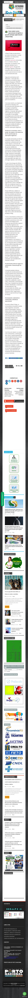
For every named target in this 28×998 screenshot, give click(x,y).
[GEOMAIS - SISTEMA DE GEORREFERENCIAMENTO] (14, 473)
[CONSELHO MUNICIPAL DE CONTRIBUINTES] (14, 463)
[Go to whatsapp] (24, 994)
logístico (11, 67)
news (6, 365)
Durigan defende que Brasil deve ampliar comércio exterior (17, 621)
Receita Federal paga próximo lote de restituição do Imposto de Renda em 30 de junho (14, 546)
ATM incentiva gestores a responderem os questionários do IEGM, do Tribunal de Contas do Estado (13, 834)
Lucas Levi (22, 985)
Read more (7, 606)
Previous (6, 863)
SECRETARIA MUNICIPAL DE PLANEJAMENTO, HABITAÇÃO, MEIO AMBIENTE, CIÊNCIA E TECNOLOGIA (12, 930)
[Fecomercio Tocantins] (14, 731)
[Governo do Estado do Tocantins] (14, 738)
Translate (8, 671)
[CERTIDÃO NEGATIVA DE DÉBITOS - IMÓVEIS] (14, 492)
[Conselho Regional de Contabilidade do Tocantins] (14, 760)
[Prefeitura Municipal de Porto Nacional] (14, 976)
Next (22, 863)
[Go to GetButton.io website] (24, 996)
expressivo (13, 60)
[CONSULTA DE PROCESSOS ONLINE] (14, 684)
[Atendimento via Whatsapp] (13, 568)
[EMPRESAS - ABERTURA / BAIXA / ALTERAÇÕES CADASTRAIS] (14, 703)
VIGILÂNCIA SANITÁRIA (9, 936)
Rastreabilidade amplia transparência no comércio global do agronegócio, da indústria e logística (13, 782)
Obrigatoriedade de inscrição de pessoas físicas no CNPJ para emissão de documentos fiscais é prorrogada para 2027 (14, 529)
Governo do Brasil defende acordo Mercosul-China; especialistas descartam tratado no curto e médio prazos (13, 803)
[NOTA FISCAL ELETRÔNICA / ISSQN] (18, 694)
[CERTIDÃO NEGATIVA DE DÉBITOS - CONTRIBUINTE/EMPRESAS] (14, 483)
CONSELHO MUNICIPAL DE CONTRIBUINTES (14, 938)
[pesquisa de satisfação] (14, 720)
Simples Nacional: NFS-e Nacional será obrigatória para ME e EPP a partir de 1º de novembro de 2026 (14, 511)
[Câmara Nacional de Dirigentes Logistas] (14, 765)
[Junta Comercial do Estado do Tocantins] (14, 744)
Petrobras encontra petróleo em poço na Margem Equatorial (17, 630)
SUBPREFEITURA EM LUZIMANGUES (12, 934)
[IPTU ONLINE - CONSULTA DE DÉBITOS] (9, 694)
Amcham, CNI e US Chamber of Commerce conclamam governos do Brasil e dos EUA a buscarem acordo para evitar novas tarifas (14, 811)
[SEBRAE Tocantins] (14, 772)
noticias (8, 26)
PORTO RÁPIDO (14, 983)
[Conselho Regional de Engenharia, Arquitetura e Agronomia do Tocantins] (14, 750)
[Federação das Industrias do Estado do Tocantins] (14, 755)
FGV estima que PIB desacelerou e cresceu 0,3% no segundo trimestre (17, 612)
